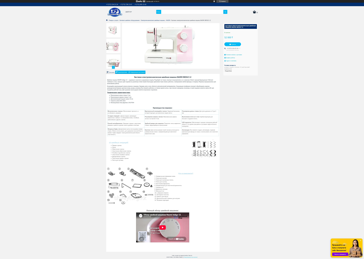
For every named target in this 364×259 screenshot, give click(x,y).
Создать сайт (149, 1)
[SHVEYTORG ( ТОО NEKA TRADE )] (115, 12)
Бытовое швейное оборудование (130, 20)
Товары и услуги (113, 20)
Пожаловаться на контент (191, 257)
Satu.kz (190, 255)
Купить (233, 44)
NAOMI (168, 20)
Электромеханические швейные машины (153, 20)
